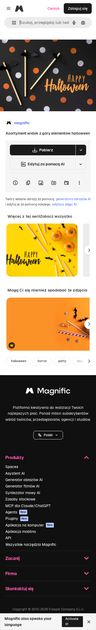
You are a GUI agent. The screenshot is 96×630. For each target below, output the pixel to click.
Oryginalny (37, 45)
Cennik (53, 8)
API (8, 537)
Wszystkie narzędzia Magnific (30, 544)
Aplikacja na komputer (29, 525)
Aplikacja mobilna (20, 531)
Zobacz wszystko (56, 216)
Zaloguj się (77, 8)
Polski (48, 435)
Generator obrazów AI (24, 479)
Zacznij (12, 558)
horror (42, 361)
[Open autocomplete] (12, 23)
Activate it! (71, 621)
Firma (11, 573)
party (62, 361)
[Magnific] (48, 392)
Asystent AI (15, 473)
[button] (48, 435)
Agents (15, 512)
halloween (18, 361)
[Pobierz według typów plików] (80, 150)
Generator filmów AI (22, 486)
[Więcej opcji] (79, 182)
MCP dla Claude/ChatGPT (28, 505)
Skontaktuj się (19, 588)
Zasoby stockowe (20, 499)
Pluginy (16, 518)
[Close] (88, 622)
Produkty (14, 457)
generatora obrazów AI (73, 199)
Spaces (11, 466)
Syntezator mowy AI (22, 492)
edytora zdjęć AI (64, 204)
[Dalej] (89, 250)
